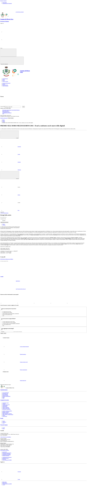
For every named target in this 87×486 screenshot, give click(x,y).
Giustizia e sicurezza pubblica (7, 410)
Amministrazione (3, 389)
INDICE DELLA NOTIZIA (4, 222)
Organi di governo (5, 395)
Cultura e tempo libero (6, 408)
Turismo (3, 415)
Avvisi (3, 422)
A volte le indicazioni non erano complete (9, 322)
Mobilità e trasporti (5, 412)
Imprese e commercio (5, 411)
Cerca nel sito (2, 106)
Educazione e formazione (6, 409)
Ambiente (4, 403)
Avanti (5, 333)
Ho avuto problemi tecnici (6, 324)
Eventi (3, 428)
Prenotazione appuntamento (6, 452)
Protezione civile (5, 84)
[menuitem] (11, 146)
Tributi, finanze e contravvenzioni (7, 414)
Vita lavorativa (4, 416)
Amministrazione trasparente (6, 112)
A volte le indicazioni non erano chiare (8, 321)
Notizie (3, 121)
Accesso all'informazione (6, 83)
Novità (3, 120)
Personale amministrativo (6, 396)
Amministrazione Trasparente (7, 3)
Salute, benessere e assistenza (7, 413)
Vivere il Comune (4, 424)
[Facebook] (10, 31)
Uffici (3, 398)
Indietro (2, 333)
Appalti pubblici (5, 405)
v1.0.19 (3, 484)
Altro (3, 315)
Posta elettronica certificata (4, 450)
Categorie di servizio (4, 400)
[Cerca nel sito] (10, 48)
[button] (9, 276)
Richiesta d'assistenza (5, 455)
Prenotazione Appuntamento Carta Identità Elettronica (11, 110)
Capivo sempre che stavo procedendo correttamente (10, 313)
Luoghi (3, 427)
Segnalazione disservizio (6, 453)
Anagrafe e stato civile (6, 404)
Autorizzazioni (4, 406)
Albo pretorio (4, 2)
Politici (3, 397)
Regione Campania (3, 0)
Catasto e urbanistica (5, 407)
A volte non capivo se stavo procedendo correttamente (11, 323)
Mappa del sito (4, 482)
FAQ (3, 113)
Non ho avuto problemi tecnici (7, 314)
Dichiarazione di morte (6, 111)
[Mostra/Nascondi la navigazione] (8, 53)
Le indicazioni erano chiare (6, 311)
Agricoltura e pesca (5, 402)
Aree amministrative (5, 392)
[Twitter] (10, 39)
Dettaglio (2, 331)
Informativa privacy (5, 458)
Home (3, 119)
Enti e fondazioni (5, 394)
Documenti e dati (5, 393)
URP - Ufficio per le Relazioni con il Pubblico (6, 259)
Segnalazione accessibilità (6, 454)
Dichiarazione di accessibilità (7, 483)
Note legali (4, 459)
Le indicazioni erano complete (7, 312)
